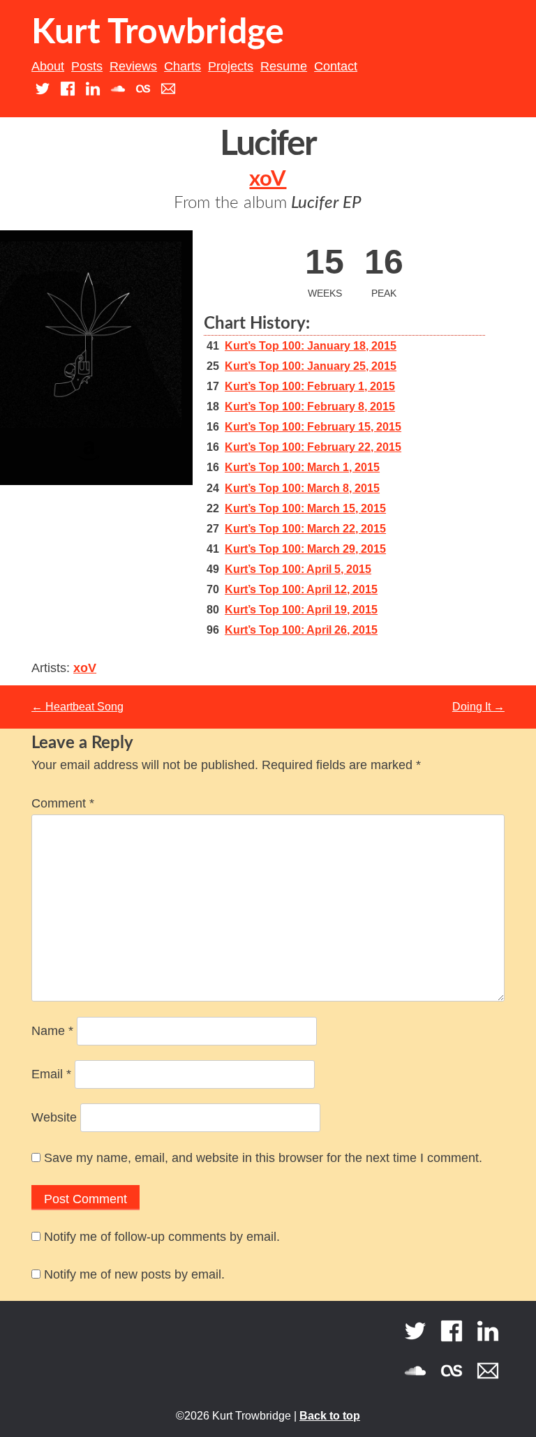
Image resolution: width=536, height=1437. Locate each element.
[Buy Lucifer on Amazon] (88, 464)
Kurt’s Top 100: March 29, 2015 (305, 549)
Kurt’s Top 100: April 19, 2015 (301, 610)
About (47, 66)
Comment (62, 803)
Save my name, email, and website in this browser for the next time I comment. (263, 1158)
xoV (267, 179)
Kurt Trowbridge (157, 32)
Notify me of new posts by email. (134, 1274)
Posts (87, 66)
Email (51, 1074)
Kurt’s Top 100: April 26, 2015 (301, 630)
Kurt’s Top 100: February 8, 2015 (310, 406)
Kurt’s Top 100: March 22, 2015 (305, 529)
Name (52, 1031)
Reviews (133, 66)
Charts (182, 66)
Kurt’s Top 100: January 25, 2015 (310, 366)
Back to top (329, 1416)
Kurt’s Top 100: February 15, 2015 (313, 427)
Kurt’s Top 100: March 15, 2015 (305, 508)
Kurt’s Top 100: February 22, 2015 (313, 447)
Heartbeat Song (77, 707)
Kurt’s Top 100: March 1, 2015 (302, 467)
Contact (335, 66)
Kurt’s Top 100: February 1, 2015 (310, 386)
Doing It (478, 707)
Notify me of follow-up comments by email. (162, 1237)
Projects (230, 66)
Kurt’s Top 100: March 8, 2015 (302, 488)
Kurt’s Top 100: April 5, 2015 (298, 569)
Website (54, 1117)
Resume (283, 66)
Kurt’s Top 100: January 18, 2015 (310, 346)
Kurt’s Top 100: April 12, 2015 (301, 589)
